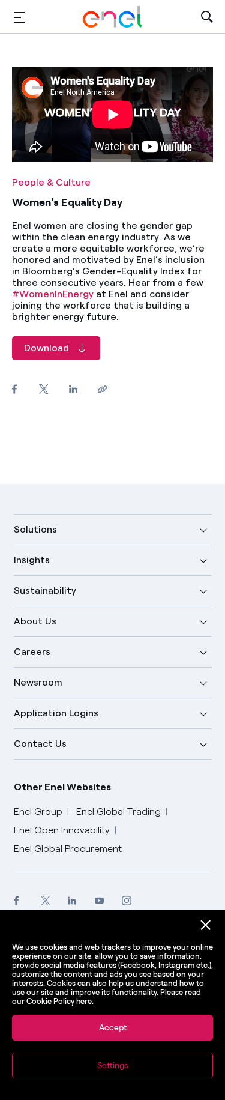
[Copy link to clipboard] (102, 388)
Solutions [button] (35, 529)
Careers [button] (32, 651)
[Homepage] (113, 17)
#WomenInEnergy (53, 294)
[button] (19, 17)
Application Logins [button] (56, 713)
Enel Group (38, 811)
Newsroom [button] (38, 682)
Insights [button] (32, 560)
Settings (112, 1065)
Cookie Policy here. (60, 1001)
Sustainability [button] (45, 590)
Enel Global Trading (118, 811)
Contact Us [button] (40, 743)
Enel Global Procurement (68, 848)
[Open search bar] (207, 17)
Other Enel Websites (62, 787)
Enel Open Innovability (62, 830)
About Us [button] (35, 621)
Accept (113, 1028)
